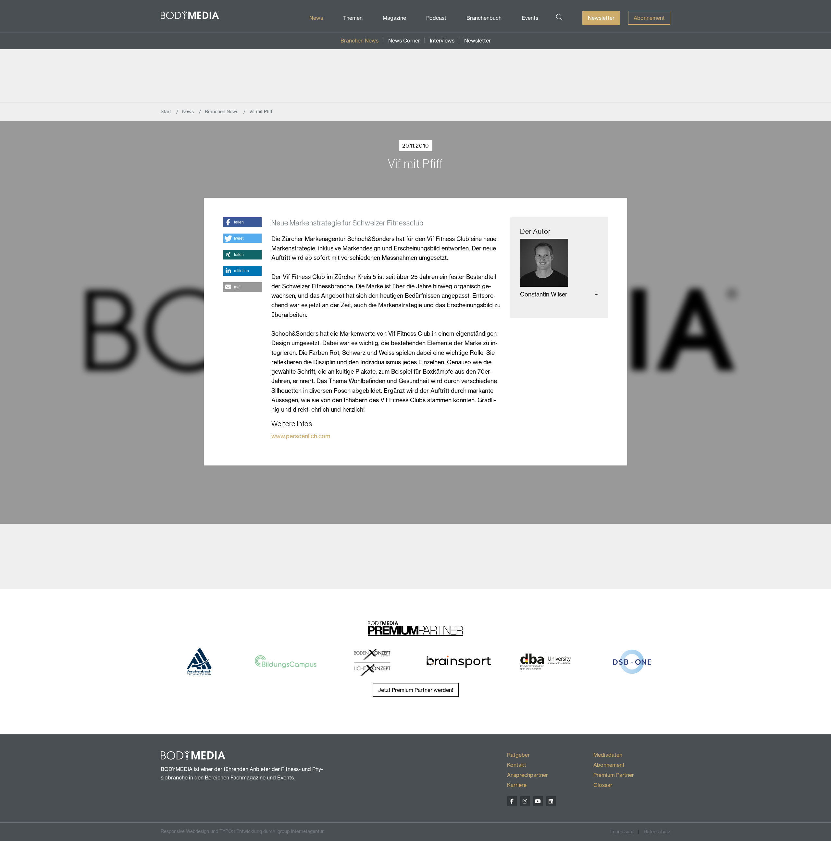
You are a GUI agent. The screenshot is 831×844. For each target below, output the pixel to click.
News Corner (404, 40)
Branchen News (359, 40)
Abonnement (649, 18)
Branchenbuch (484, 18)
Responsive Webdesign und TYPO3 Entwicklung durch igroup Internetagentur (242, 831)
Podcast (436, 18)
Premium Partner (613, 775)
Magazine (394, 18)
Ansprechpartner (527, 775)
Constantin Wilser (543, 294)
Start (166, 112)
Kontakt (516, 765)
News (316, 18)
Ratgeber (518, 755)
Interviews (442, 40)
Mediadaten (607, 755)
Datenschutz (657, 832)
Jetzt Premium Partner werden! (415, 690)
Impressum (621, 832)
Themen (353, 18)
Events (530, 18)
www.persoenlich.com (300, 436)
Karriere (517, 785)
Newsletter (601, 18)
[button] (242, 222)
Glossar (602, 785)
